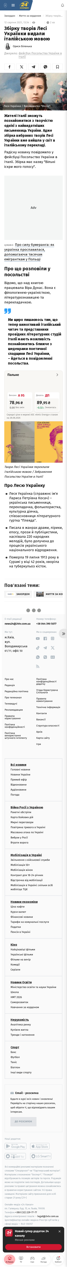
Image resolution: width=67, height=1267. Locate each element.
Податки (16, 927)
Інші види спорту (21, 1072)
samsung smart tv (41, 1156)
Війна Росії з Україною (27, 807)
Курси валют (18, 911)
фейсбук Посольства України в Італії (40, 55)
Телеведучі (11, 704)
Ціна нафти (18, 906)
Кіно (14, 944)
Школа (15, 992)
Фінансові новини (22, 916)
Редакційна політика (16, 691)
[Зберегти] (57, 67)
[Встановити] (33, 1239)
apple (41, 1146)
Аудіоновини (18, 789)
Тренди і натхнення (22, 1034)
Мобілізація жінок (22, 870)
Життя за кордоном (30, 16)
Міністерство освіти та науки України (33, 987)
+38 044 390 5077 (46, 623)
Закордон (10, 16)
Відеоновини (19, 784)
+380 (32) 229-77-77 (26, 1212)
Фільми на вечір (21, 959)
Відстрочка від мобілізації (27, 880)
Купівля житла (19, 1029)
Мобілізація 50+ (20, 865)
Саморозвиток (19, 1002)
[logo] (24, 5)
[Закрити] (59, 1231)
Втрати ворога (19, 842)
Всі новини (18, 764)
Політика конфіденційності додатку (46, 681)
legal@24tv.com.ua (47, 1216)
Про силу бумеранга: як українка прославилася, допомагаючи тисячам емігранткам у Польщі (29, 252)
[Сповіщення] (62, 5)
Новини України (20, 774)
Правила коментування (44, 700)
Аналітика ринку (21, 1024)
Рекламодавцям (14, 710)
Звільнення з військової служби (30, 859)
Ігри (38, 744)
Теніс (14, 1062)
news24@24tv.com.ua (18, 623)
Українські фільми (22, 954)
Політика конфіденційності (15, 725)
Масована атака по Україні (27, 832)
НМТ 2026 (16, 997)
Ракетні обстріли (21, 812)
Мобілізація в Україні (26, 855)
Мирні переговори (22, 822)
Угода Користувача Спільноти (47, 691)
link (37, 638)
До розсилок (23, 1121)
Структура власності (47, 726)
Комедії (15, 964)
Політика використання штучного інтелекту (16, 735)
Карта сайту (43, 738)
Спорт (15, 1047)
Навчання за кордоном (25, 1007)
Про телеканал (13, 697)
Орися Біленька (22, 46)
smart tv (15, 1156)
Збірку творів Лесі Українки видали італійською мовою (54, 16)
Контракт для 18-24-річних (27, 875)
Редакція (10, 685)
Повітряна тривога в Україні (28, 827)
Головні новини (20, 769)
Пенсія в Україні (20, 932)
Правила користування (12, 717)
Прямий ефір (19, 779)
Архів (39, 732)
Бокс (13, 1052)
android (15, 1146)
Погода (15, 794)
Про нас (9, 679)
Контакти (41, 713)
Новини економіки (24, 902)
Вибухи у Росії (19, 837)
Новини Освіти (21, 982)
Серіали (15, 969)
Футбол (15, 1057)
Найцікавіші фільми (23, 949)
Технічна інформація (48, 707)
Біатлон (15, 1067)
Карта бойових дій (22, 817)
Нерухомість (20, 1020)
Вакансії (41, 719)
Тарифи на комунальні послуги (30, 922)
